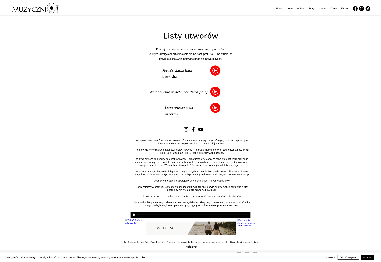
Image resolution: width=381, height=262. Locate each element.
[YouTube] (201, 129)
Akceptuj (367, 257)
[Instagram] (186, 129)
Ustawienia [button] (330, 257)
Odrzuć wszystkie (348, 257)
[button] (333, 8)
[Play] (134, 214)
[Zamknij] (377, 257)
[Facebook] (193, 129)
